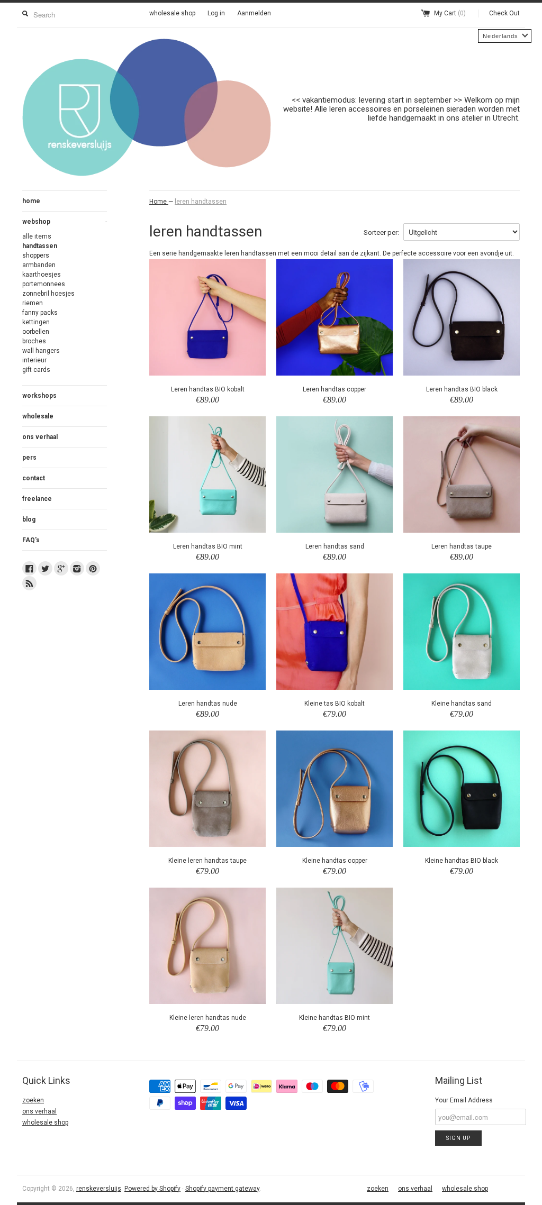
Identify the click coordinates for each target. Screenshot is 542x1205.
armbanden (39, 265)
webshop (64, 221)
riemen (32, 303)
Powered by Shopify (152, 1188)
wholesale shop (172, 13)
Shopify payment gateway (222, 1188)
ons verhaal (40, 437)
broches (34, 341)
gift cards (36, 369)
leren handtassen (201, 201)
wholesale (37, 416)
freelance (37, 499)
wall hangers (41, 350)
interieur (34, 360)
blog (28, 519)
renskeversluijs (98, 1188)
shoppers (35, 255)
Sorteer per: (381, 232)
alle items (36, 236)
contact (33, 478)
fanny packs (40, 312)
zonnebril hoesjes (48, 293)
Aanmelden (254, 13)
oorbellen (35, 331)
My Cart (450, 13)
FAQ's (31, 540)
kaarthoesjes (41, 274)
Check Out (504, 13)
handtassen (39, 246)
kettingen (36, 322)
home (31, 201)
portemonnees (43, 284)
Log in (216, 13)
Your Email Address (464, 1100)
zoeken (33, 1100)
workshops (39, 395)
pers (29, 457)
